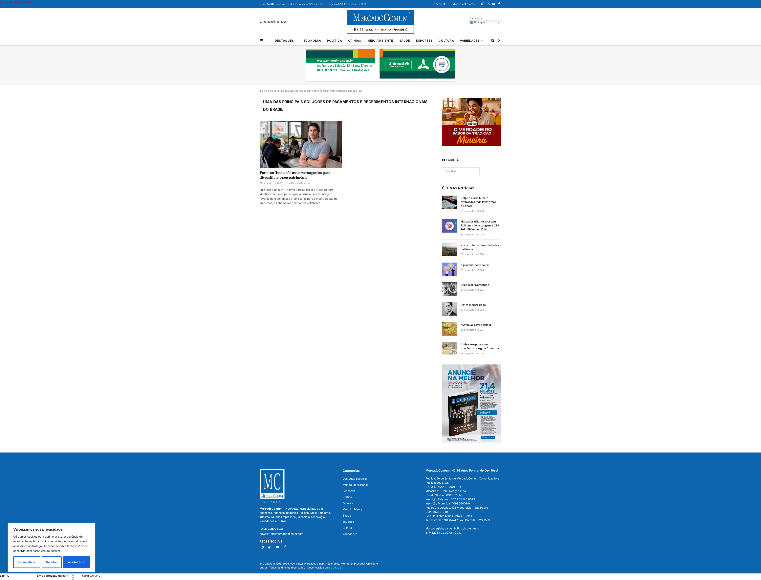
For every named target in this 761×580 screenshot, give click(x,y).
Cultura (446, 40)
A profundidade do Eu (475, 265)
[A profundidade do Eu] (449, 269)
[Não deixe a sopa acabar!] (449, 329)
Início (263, 90)
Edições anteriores (463, 4)
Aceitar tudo (76, 562)
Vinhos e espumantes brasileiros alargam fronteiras (480, 346)
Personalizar (26, 562)
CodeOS (336, 567)
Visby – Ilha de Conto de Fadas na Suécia (480, 247)
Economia (312, 40)
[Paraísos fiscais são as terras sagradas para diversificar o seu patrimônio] (301, 144)
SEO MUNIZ (18, 575)
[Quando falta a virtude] (449, 289)
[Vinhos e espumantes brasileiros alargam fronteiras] (449, 349)
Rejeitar (51, 562)
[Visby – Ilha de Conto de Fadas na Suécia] (449, 249)
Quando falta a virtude (475, 285)
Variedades (470, 40)
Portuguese (480, 22)
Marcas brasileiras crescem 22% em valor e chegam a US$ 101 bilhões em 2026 (321, 4)
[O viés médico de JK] (449, 309)
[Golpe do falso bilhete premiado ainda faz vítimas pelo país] (449, 202)
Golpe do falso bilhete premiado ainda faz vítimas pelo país (478, 202)
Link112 (5, 575)
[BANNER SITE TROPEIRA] (471, 144)
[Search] (492, 40)
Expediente (439, 4)
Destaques (284, 40)
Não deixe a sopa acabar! (476, 324)
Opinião (354, 40)
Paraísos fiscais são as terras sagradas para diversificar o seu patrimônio (295, 175)
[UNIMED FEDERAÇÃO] (380, 65)
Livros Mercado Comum (15, 2)
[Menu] (261, 40)
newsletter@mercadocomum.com (281, 533)
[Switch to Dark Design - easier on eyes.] (499, 40)
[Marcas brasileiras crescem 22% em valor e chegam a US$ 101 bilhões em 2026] (449, 226)
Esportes (424, 40)
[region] (51, 547)
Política (334, 40)
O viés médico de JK (473, 305)
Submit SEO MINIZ (91, 576)
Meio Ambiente (380, 40)
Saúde (404, 40)
